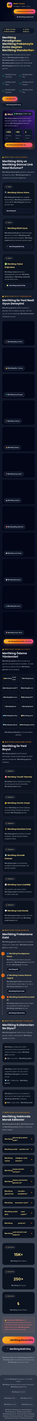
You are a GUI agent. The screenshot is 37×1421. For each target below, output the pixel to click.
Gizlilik (10, 1398)
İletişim (27, 1404)
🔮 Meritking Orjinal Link (25, 17)
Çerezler (10, 1404)
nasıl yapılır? (16, 1213)
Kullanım (27, 1398)
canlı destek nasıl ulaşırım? (16, 1233)
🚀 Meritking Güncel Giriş (24, 11)
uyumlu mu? (17, 1149)
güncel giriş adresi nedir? (16, 1139)
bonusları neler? (16, 1203)
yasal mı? (15, 1223)
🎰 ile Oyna (18, 641)
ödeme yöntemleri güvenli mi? (16, 1181)
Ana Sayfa (18, 1392)
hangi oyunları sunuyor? (14, 1170)
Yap (16, 145)
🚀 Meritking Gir (9, 99)
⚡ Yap (21, 1340)
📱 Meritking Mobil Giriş (12, 105)
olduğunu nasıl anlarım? (16, 1159)
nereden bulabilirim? (16, 1192)
